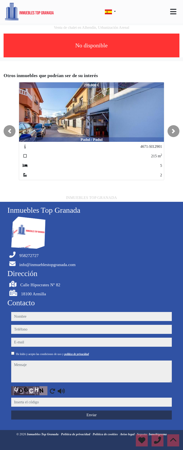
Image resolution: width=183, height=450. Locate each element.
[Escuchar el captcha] (61, 391)
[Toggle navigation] (173, 11)
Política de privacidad (76, 434)
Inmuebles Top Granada (43, 434)
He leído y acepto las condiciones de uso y (52, 354)
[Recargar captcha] (52, 391)
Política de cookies (105, 434)
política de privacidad (76, 354)
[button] (9, 131)
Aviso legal (127, 434)
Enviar (91, 415)
